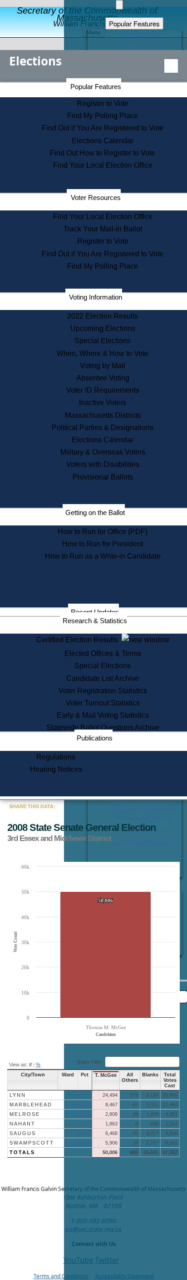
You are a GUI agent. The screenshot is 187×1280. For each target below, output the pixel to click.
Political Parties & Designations (102, 427)
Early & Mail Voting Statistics (103, 715)
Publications (95, 738)
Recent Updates (95, 612)
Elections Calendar (102, 141)
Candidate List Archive (102, 678)
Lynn (18, 1095)
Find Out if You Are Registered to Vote (102, 128)
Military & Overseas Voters (102, 452)
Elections (35, 61)
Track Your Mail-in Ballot (103, 229)
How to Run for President (102, 544)
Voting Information (95, 297)
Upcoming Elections (102, 328)
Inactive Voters (102, 402)
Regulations (55, 757)
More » (82, 1095)
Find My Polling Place (102, 116)
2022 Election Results (102, 316)
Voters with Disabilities (102, 464)
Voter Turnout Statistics (103, 703)
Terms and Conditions (61, 1276)
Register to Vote (102, 103)
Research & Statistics (95, 621)
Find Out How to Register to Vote (102, 153)
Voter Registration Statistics (103, 691)
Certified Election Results (79, 640)
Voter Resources (96, 197)
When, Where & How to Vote (102, 353)
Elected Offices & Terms (102, 653)
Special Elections (102, 341)
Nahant (22, 1123)
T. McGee (106, 1075)
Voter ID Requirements (102, 390)
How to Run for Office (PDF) (103, 531)
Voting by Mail (102, 366)
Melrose (25, 1114)
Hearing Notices (56, 769)
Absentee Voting (102, 378)
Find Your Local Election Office (103, 165)
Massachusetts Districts (103, 415)
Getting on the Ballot (95, 512)
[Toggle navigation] (171, 66)
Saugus (23, 1133)
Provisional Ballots (103, 477)
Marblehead (31, 1104)
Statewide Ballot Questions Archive (102, 727)
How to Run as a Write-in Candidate (103, 556)
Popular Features (95, 86)
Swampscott (32, 1142)
